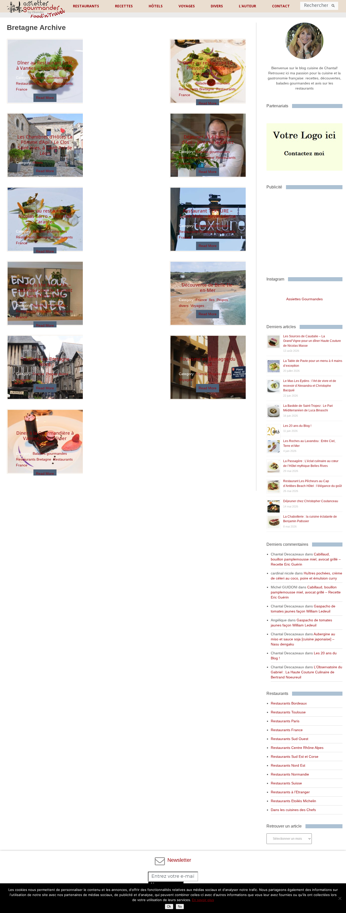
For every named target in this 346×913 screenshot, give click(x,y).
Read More (45, 98)
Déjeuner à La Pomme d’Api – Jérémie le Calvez (208, 139)
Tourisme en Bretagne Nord (45, 361)
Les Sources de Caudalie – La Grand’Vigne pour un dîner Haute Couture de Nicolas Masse (312, 341)
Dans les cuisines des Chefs (293, 810)
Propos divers (57, 374)
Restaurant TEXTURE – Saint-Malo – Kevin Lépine (208, 213)
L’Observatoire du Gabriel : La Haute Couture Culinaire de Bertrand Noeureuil (306, 672)
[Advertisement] (306, 231)
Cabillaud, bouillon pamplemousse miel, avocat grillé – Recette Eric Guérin (306, 559)
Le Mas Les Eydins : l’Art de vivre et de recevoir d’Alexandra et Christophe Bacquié (309, 385)
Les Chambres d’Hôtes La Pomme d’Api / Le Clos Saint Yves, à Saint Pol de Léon (44, 145)
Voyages (197, 306)
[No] (339, 898)
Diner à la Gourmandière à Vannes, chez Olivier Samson (45, 438)
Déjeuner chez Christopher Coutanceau (310, 501)
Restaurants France (287, 730)
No (180, 906)
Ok (169, 906)
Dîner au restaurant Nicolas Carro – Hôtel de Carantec (44, 216)
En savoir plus (203, 900)
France (201, 300)
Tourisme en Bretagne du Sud (208, 361)
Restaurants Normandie (290, 774)
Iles (212, 300)
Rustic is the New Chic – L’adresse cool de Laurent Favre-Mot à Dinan (44, 290)
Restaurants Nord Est (288, 765)
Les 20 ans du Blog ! (297, 426)
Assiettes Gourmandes (304, 299)
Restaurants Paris (285, 721)
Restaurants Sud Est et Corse (294, 756)
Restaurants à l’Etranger (290, 792)
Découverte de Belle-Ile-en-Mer (208, 287)
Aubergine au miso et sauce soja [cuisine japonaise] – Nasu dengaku (303, 639)
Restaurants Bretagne (33, 83)
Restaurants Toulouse (288, 712)
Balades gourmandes (50, 78)
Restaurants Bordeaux (289, 703)
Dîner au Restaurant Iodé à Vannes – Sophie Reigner (45, 65)
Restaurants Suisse (286, 783)
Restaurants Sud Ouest (289, 739)
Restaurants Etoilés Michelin (293, 801)
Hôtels (38, 163)
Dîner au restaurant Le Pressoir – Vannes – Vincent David (208, 68)
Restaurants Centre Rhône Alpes (297, 748)
